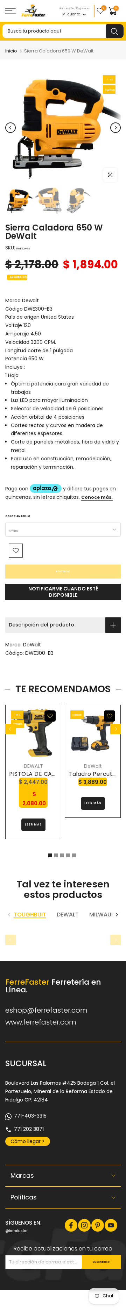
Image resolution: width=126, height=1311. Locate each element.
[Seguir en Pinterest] (97, 1225)
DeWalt (32, 644)
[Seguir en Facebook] (71, 1225)
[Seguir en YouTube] (111, 1225)
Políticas (23, 1197)
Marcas (22, 1175)
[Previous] (10, 127)
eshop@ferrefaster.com (46, 1010)
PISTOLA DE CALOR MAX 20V (49, 774)
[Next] (115, 127)
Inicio (11, 51)
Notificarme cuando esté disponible (63, 591)
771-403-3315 (30, 1115)
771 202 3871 (29, 1129)
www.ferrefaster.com (40, 1022)
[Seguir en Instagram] (84, 1225)
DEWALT (33, 766)
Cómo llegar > (27, 1141)
